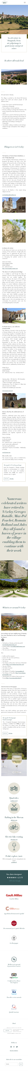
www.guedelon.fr (20, 671)
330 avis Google (15, 881)
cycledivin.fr (14, 862)
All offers (12, 478)
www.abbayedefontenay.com (18, 646)
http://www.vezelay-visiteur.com (10, 268)
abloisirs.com (14, 820)
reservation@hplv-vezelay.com (14, 1033)
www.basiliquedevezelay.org (9, 194)
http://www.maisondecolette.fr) (13, 678)
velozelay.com (14, 839)
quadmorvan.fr (14, 800)
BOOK (6, 478)
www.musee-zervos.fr (7, 390)
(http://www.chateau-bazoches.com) (15, 664)
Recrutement (14, 1050)
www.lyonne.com (6, 452)
